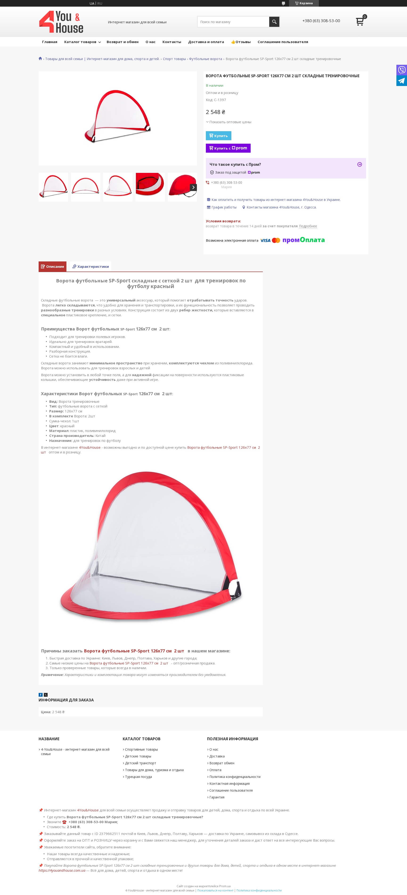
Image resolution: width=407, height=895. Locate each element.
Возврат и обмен (122, 41)
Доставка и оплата (206, 41)
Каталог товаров (80, 41)
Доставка (217, 756)
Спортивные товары (141, 749)
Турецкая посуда (138, 776)
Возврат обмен (221, 763)
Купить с (222, 148)
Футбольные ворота (205, 59)
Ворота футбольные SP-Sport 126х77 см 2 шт (135, 651)
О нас (150, 41)
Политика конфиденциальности (234, 776)
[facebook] (41, 695)
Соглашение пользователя (283, 41)
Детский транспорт (140, 763)
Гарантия (216, 797)
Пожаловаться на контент (215, 890)
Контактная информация (229, 783)
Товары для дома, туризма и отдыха (154, 770)
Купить (221, 135)
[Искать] (274, 22)
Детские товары (138, 756)
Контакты (172, 41)
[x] (46, 695)
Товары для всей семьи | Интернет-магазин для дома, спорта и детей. (102, 59)
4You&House (90, 447)
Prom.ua (225, 886)
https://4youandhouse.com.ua (62, 870)
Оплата (215, 770)
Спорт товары (174, 59)
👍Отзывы (241, 41)
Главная (49, 41)
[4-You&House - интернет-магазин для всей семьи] (61, 21)
